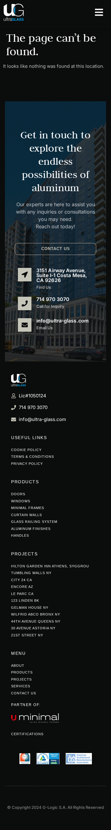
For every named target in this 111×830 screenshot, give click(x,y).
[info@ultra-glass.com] (24, 325)
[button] (55, 249)
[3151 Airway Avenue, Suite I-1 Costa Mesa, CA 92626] (24, 274)
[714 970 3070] (24, 303)
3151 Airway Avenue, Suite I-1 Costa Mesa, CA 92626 (61, 275)
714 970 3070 (52, 299)
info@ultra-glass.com (62, 321)
